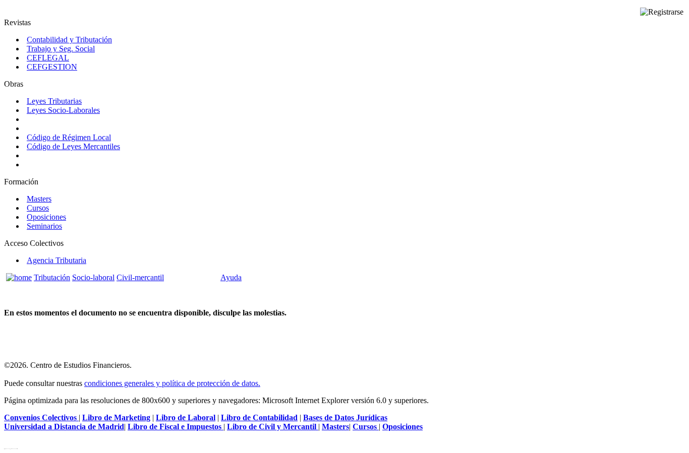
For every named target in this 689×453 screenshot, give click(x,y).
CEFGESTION (52, 66)
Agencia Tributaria (56, 260)
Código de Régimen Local (69, 137)
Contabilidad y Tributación (69, 39)
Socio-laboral (93, 277)
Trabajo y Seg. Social (61, 48)
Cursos (38, 208)
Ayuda (231, 277)
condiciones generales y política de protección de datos (171, 383)
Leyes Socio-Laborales (63, 110)
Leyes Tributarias (54, 101)
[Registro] (661, 12)
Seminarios (44, 226)
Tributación (52, 277)
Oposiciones (46, 217)
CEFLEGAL (48, 57)
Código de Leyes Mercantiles (73, 146)
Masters (39, 199)
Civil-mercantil (140, 277)
